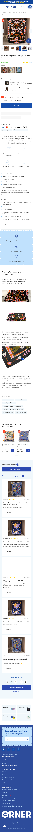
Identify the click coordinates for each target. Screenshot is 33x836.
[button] (2, 31)
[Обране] (24, 6)
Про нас (4, 772)
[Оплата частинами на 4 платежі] (25, 127)
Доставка (5, 795)
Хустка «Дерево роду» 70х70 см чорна (17, 83)
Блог (3, 782)
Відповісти (9, 512)
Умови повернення (8, 800)
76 (21, 682)
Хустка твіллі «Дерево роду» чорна (17, 89)
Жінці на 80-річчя (8, 412)
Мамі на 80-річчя (21, 400)
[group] (4, 70)
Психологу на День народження (13, 406)
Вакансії (5, 774)
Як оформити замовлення (11, 790)
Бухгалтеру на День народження (13, 409)
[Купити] (12, 450)
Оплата (4, 792)
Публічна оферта (8, 777)
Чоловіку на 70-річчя (9, 403)
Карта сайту (6, 803)
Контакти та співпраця (10, 798)
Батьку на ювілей (8, 400)
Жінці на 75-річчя (21, 412)
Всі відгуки (16, 691)
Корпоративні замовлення (11, 780)
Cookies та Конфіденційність (12, 806)
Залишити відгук (16, 469)
